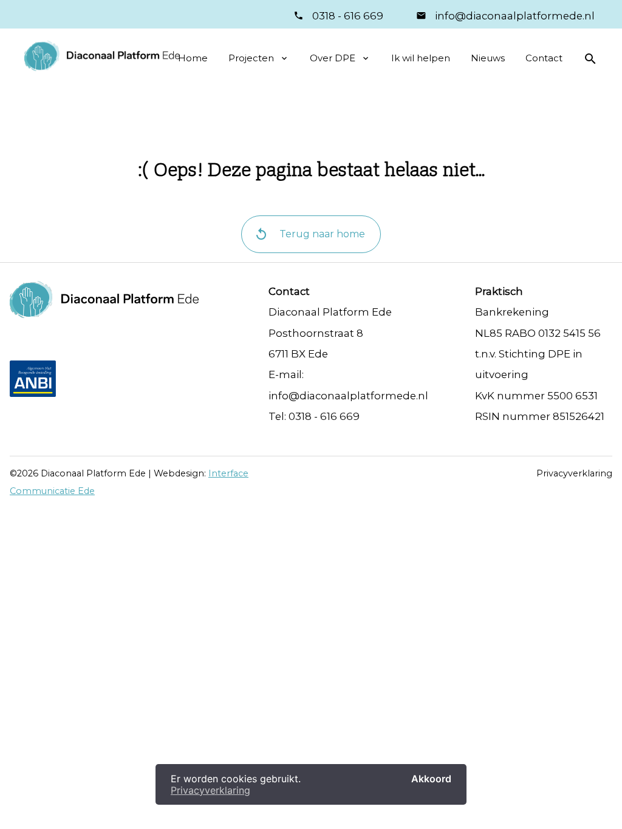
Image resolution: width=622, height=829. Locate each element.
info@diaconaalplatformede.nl (513, 16)
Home (193, 58)
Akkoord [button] (431, 779)
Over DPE (332, 58)
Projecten (251, 58)
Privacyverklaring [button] (210, 790)
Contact (543, 58)
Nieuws (488, 58)
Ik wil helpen (420, 58)
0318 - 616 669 (348, 16)
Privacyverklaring (574, 473)
